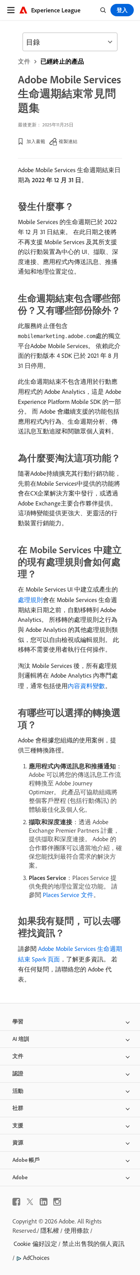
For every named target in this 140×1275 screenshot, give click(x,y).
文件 (24, 61)
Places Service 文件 (68, 895)
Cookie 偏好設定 (35, 1243)
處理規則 (30, 600)
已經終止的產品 (62, 61)
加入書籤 (35, 141)
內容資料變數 (86, 686)
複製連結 (68, 141)
